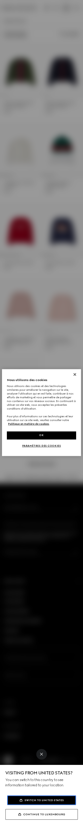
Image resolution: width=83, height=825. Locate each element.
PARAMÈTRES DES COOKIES (41, 445)
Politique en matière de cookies (28, 423)
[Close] (41, 754)
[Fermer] (75, 374)
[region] (41, 412)
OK (41, 435)
